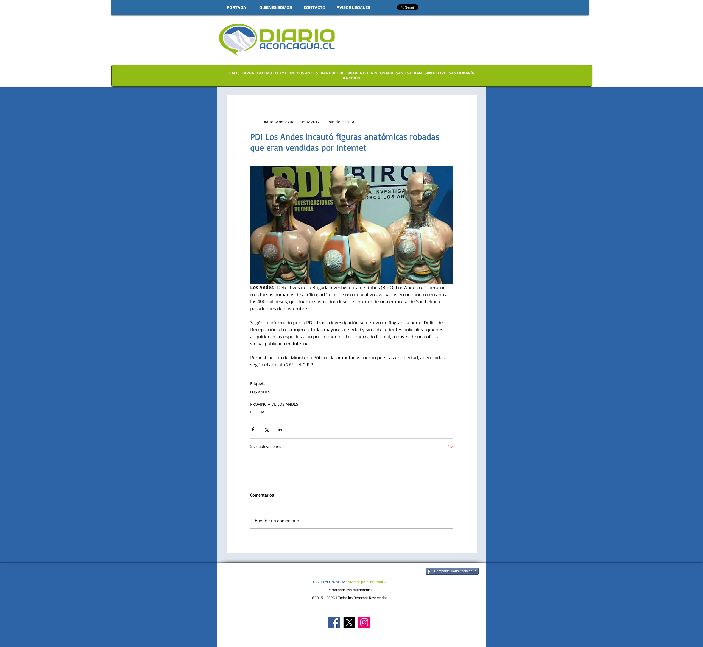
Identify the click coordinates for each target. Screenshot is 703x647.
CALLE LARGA (241, 73)
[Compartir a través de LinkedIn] (279, 429)
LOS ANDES (307, 73)
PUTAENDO (357, 73)
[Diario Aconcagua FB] (334, 622)
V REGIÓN (352, 78)
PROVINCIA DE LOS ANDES (274, 404)
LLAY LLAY (284, 73)
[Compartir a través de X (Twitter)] (266, 429)
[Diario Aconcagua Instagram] (364, 622)
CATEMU (264, 73)
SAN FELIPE (435, 73)
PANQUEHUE (333, 73)
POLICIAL (258, 411)
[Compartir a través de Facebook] (252, 429)
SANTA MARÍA (461, 73)
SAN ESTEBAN (409, 73)
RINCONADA (382, 73)
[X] (349, 622)
